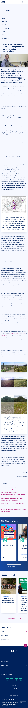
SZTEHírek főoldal (6, 15)
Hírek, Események (4, 5)
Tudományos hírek (6, 38)
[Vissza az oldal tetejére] (25, 645)
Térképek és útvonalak (6, 674)
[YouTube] (20, 680)
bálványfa (10, 335)
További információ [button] (7, 705)
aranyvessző (23, 333)
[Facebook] (11, 680)
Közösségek (4, 35)
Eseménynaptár (11, 566)
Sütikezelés (14, 685)
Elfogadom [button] (22, 702)
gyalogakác (4, 335)
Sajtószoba (4, 21)
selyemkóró (14, 299)
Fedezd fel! (14, 5)
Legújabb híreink (6, 596)
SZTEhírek (9, 5)
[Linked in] (7, 680)
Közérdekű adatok (14, 695)
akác (15, 335)
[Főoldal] (3, 1)
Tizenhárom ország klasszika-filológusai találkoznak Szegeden (8, 600)
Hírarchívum (4, 25)
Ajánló (3, 18)
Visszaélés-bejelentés (14, 691)
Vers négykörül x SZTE (8, 545)
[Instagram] (16, 680)
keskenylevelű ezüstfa (14, 333)
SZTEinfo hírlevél (6, 28)
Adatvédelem (14, 688)
